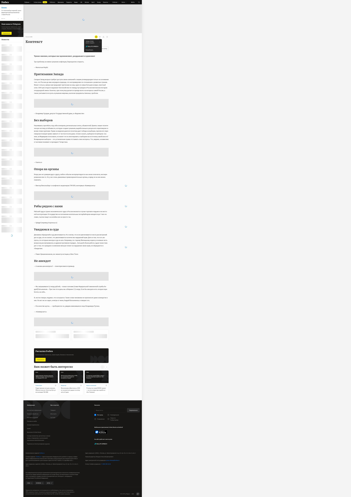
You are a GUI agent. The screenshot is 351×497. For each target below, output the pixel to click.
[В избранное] (55, 356)
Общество (63, 356)
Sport (93, 2)
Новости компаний (91, 356)
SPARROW (38, 483)
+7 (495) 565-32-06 (106, 464)
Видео (76, 2)
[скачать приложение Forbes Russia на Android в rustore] (100, 432)
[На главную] (5, 2)
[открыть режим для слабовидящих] (96, 36)
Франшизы (61, 2)
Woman (87, 2)
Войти (133, 2)
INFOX (48, 483)
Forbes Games (40, 2)
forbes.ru (42, 453)
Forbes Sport (39, 356)
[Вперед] (111, 306)
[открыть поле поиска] (138, 2)
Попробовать (89, 50)
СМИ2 (28, 483)
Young (98, 2)
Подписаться (40, 330)
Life (81, 2)
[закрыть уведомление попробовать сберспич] (99, 42)
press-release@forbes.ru (112, 460)
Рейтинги (52, 2)
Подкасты (69, 2)
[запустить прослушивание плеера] (99, 36)
